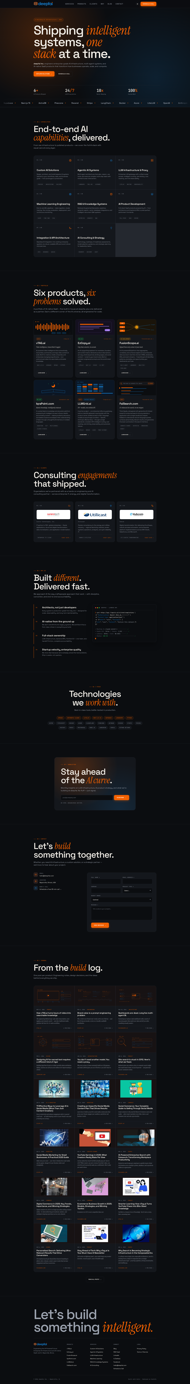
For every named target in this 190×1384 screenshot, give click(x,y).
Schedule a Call (148, 4)
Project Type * (128, 886)
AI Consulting (94, 1365)
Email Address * (128, 877)
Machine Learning (96, 1358)
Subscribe (121, 797)
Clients (93, 4)
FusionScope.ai (72, 1355)
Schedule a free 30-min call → (50, 889)
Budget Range (96, 895)
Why (102, 4)
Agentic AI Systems (96, 1352)
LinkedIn (116, 1355)
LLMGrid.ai (70, 1362)
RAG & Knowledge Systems (99, 1362)
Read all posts (95, 1279)
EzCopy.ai (70, 1352)
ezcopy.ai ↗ (108, 339)
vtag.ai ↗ (67, 339)
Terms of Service (142, 1352)
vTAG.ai (69, 1348)
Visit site (66, 537)
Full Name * (95, 877)
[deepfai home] (43, 4)
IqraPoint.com (71, 1358)
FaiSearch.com (72, 1365)
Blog (110, 4)
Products (81, 4)
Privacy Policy (141, 1348)
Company (94, 886)
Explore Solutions (44, 74)
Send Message (100, 925)
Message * (94, 905)
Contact (119, 4)
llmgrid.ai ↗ (107, 399)
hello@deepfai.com (47, 876)
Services (69, 4)
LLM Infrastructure (96, 1355)
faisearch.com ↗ (148, 399)
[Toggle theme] (137, 4)
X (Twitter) (117, 1358)
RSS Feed (117, 1352)
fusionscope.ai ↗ (148, 339)
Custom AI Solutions (97, 1348)
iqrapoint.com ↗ (64, 399)
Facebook (117, 1362)
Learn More (42, 373)
